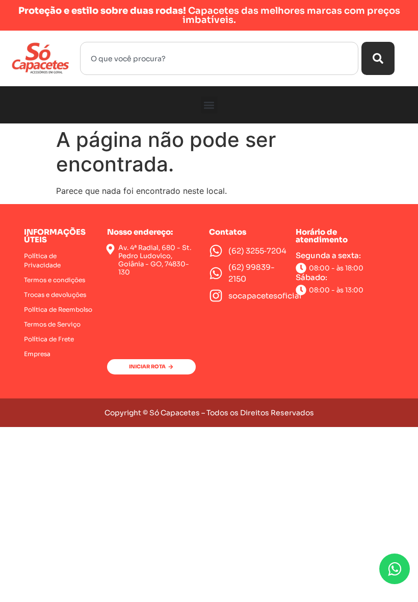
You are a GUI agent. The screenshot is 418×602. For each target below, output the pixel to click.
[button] (209, 104)
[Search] (378, 58)
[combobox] (219, 58)
